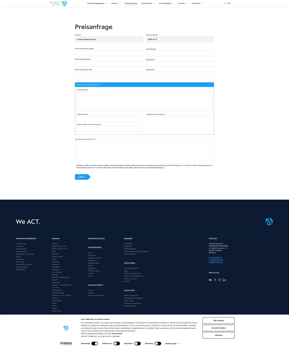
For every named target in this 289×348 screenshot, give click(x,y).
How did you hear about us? (85, 139)
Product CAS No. (152, 35)
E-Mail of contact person (155, 114)
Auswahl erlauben (219, 328)
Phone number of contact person (89, 124)
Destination (150, 59)
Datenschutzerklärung (156, 168)
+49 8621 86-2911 (216, 260)
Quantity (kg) (151, 49)
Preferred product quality (84, 48)
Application (150, 70)
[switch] (117, 343)
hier (92, 336)
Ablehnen (219, 335)
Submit (81, 177)
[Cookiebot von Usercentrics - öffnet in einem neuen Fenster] (66, 343)
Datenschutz (117, 333)
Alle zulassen (218, 320)
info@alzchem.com (216, 262)
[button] (230, 3)
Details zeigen (171, 344)
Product (78, 35)
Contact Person (82, 114)
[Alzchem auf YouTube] (210, 279)
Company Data (82, 90)
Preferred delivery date (83, 70)
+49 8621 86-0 (215, 258)
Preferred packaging (82, 59)
